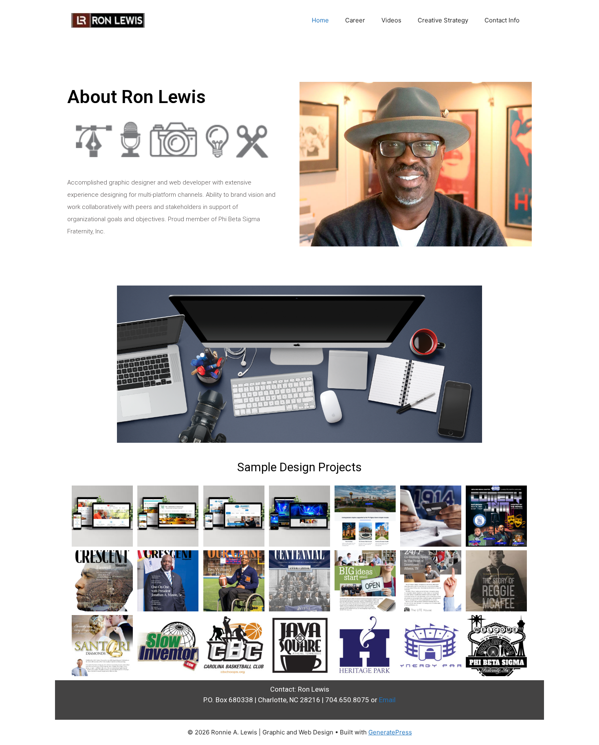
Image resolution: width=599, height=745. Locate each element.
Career (355, 20)
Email (387, 700)
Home (320, 20)
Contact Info (502, 20)
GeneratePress (390, 732)
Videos (391, 20)
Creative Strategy (443, 20)
